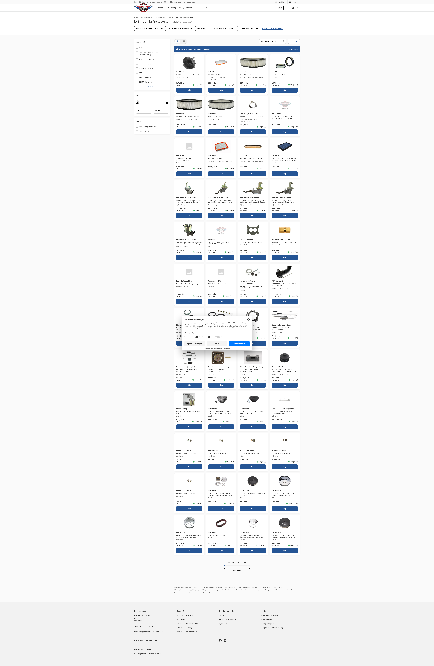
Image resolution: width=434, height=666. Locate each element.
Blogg (181, 8)
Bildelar (159, 8)
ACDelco (143, 47)
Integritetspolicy (268, 623)
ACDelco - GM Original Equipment (148, 53)
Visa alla (151, 87)
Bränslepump (203, 28)
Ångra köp (181, 619)
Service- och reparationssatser (186, 593)
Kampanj (172, 8)
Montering (255, 590)
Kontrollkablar (227, 590)
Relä (286, 590)
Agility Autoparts (147, 68)
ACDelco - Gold (146, 59)
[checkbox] (137, 47)
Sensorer (294, 590)
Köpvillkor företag (184, 628)
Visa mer (237, 571)
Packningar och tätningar (272, 590)
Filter (281, 587)
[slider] (137, 103)
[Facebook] (220, 640)
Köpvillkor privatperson (187, 632)
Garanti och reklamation (187, 623)
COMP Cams (145, 82)
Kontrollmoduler (242, 590)
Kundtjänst (282, 2)
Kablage (216, 590)
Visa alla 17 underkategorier (272, 28)
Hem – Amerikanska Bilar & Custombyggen (149, 17)
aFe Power (145, 64)
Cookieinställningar (269, 615)
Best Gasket (145, 77)
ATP (141, 73)
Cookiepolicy (266, 619)
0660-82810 (191, 2)
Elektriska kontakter (249, 28)
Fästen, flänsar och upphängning (186, 590)
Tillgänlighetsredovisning (272, 628)
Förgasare (206, 590)
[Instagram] (225, 640)
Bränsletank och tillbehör (225, 28)
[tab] (177, 41)
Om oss (222, 615)
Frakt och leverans (185, 615)
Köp (189, 90)
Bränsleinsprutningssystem (180, 28)
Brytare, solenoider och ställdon (150, 28)
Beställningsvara (148, 126)
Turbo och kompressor (209, 593)
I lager (144, 131)
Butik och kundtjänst (228, 619)
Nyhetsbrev (224, 623)
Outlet (189, 8)
